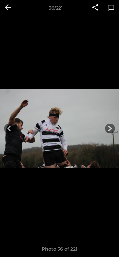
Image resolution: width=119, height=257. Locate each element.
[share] (95, 8)
